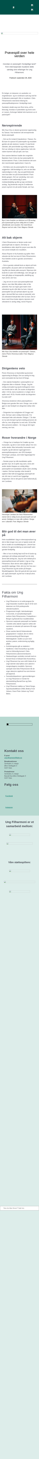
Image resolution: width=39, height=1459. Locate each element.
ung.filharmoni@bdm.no (13, 758)
